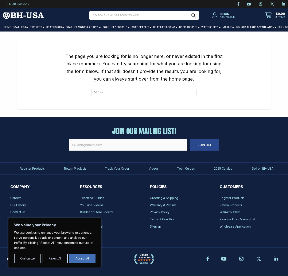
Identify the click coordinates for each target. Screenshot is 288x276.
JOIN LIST (204, 145)
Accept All (82, 258)
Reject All (55, 258)
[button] (223, 15)
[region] (54, 243)
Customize (27, 258)
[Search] (193, 15)
